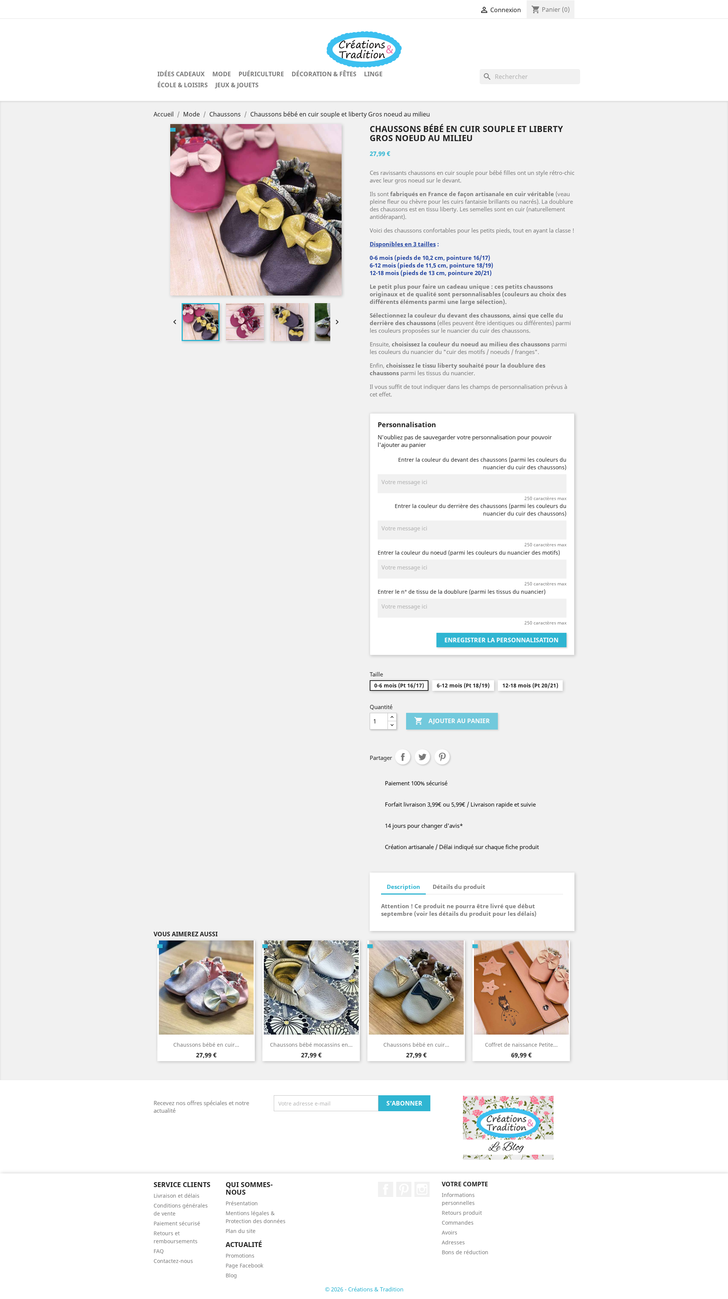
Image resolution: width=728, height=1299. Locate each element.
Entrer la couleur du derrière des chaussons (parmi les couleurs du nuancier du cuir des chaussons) (480, 509)
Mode (221, 74)
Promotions (240, 1255)
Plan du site (241, 1231)
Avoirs (449, 1232)
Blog (231, 1275)
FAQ (159, 1251)
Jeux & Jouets (237, 85)
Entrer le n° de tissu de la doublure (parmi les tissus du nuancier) (462, 591)
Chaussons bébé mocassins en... (311, 1044)
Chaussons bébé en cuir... (206, 1044)
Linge (373, 74)
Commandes (458, 1222)
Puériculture (261, 74)
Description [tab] (403, 886)
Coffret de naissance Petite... (521, 1044)
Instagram (422, 1189)
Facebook (385, 1189)
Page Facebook (244, 1265)
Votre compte (465, 1184)
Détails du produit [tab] (459, 886)
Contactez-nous (173, 1260)
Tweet (422, 756)
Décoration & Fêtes (324, 74)
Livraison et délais (176, 1195)
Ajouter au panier (452, 720)
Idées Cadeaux (181, 74)
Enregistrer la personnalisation (501, 640)
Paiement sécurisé (177, 1223)
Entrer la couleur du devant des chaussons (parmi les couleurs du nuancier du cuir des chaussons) (482, 463)
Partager (402, 756)
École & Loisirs (182, 85)
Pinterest (442, 756)
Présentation (242, 1203)
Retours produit (462, 1212)
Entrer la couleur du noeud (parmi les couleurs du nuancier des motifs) (469, 552)
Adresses (453, 1242)
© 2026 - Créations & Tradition (364, 1289)
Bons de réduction (465, 1252)
